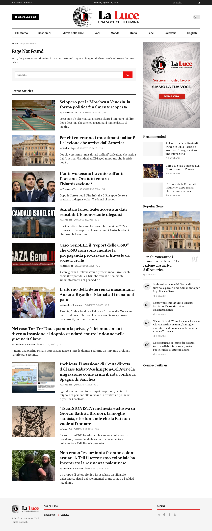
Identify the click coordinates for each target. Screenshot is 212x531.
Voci (97, 33)
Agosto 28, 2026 (91, 112)
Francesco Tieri (70, 112)
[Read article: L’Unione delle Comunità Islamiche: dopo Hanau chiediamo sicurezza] (153, 190)
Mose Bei (67, 220)
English (192, 33)
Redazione (17, 2)
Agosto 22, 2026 (91, 189)
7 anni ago (173, 158)
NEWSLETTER (27, 16)
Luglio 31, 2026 (84, 384)
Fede (151, 33)
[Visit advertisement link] (171, 85)
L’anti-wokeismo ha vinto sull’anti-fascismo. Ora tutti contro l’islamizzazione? (92, 178)
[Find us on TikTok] (164, 515)
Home (15, 43)
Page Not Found (28, 43)
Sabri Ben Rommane (72, 305)
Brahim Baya (69, 148)
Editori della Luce (73, 33)
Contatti (28, 2)
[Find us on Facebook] (169, 515)
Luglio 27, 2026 (95, 468)
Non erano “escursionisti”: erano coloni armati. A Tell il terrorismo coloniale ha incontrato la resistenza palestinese (97, 458)
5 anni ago (173, 173)
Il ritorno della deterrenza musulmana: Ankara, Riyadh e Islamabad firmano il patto (97, 294)
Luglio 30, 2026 (84, 429)
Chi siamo (21, 33)
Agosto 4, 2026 (46, 344)
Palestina (170, 33)
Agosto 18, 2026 (84, 220)
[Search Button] (198, 2)
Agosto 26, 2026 (88, 148)
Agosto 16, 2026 (85, 266)
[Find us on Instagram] (158, 515)
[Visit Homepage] (106, 16)
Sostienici (44, 33)
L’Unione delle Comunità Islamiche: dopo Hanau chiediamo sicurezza (181, 188)
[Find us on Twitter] (175, 515)
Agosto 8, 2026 (94, 305)
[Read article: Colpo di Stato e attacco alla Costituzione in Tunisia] (153, 171)
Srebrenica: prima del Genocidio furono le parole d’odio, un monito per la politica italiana (176, 288)
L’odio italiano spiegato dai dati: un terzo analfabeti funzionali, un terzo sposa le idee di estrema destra (174, 346)
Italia (133, 33)
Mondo (115, 33)
